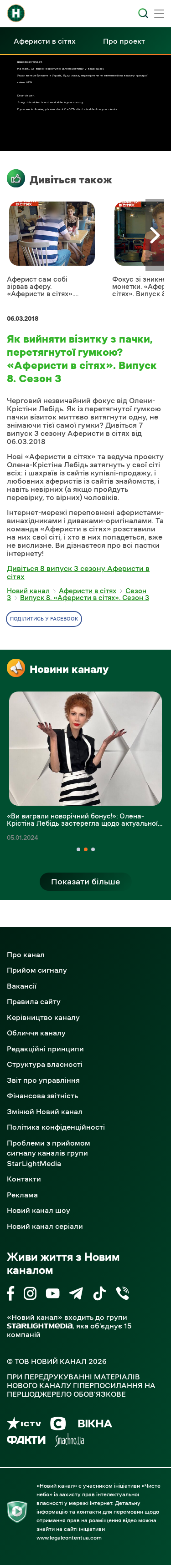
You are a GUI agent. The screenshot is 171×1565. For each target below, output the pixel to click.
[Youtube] (53, 1295)
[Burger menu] (159, 15)
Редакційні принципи (45, 1048)
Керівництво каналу (43, 1017)
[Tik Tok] (99, 1295)
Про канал (26, 954)
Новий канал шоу (38, 1210)
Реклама (22, 1194)
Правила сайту (34, 1001)
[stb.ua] (58, 1425)
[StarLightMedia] (40, 1325)
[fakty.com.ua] (26, 1441)
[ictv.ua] (24, 1425)
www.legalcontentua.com (69, 1537)
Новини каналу (69, 669)
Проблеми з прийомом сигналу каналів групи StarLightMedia (48, 1153)
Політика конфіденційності (56, 1127)
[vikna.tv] (94, 1425)
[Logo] (16, 13)
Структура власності (45, 1064)
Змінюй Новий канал (45, 1111)
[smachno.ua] (69, 1441)
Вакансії (21, 985)
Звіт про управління (43, 1080)
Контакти (24, 1178)
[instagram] (30, 1295)
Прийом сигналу (37, 970)
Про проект (124, 41)
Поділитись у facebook (44, 618)
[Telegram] (76, 1295)
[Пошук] (143, 13)
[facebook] (11, 1295)
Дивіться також (71, 179)
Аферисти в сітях (45, 41)
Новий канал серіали (45, 1226)
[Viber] (122, 1295)
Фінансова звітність (42, 1095)
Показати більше (85, 882)
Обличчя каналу (36, 1032)
